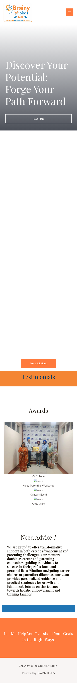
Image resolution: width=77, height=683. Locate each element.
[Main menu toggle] (69, 12)
